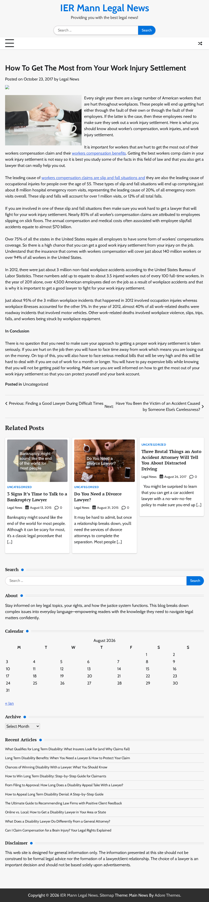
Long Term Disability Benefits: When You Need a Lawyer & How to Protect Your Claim (67, 758)
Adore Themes (167, 895)
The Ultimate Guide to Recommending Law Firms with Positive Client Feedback (63, 803)
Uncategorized (35, 384)
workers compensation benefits (99, 153)
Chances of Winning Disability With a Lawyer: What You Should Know (56, 767)
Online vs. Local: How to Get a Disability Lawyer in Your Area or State (55, 812)
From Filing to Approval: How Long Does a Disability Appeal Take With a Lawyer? (64, 785)
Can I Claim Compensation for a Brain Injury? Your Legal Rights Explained (58, 830)
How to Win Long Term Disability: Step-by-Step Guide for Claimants (55, 776)
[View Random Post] (200, 43)
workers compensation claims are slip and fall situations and (93, 177)
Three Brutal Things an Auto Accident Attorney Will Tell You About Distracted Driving (171, 460)
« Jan (9, 703)
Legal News (69, 79)
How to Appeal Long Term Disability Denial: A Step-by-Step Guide (54, 794)
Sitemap (107, 895)
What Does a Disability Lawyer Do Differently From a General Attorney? (57, 821)
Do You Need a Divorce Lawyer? (98, 497)
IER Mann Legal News (104, 8)
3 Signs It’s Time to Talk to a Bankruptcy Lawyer (37, 497)
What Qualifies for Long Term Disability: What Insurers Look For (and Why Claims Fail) (67, 749)
